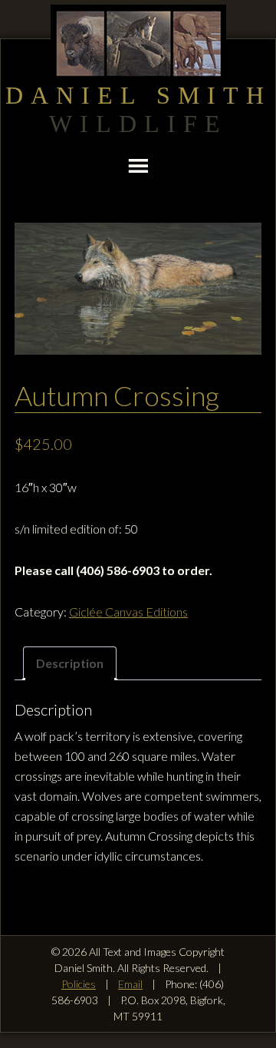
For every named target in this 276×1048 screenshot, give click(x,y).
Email (130, 983)
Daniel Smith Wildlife (138, 43)
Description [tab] (70, 663)
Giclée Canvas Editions (128, 611)
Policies (78, 983)
